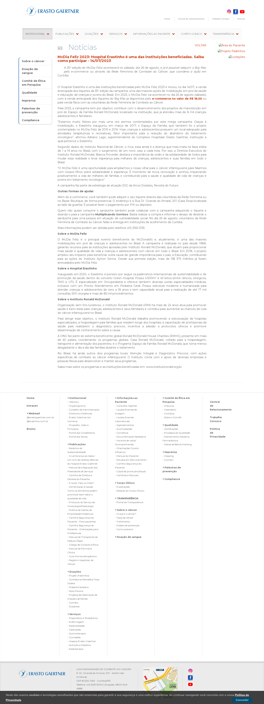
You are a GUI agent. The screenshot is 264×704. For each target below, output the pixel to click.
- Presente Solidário (78, 587)
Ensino (31, 428)
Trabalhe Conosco (220, 19)
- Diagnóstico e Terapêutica (82, 618)
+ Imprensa (170, 452)
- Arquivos (168, 405)
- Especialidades (76, 625)
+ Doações (74, 571)
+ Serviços (74, 614)
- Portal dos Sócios (77, 436)
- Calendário (169, 409)
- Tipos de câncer (124, 517)
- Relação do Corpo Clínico (129, 490)
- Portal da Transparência (129, 502)
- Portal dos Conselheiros (81, 432)
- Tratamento (122, 521)
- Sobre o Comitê (172, 417)
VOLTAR (200, 45)
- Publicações (122, 486)
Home (167, 19)
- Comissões (74, 637)
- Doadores (73, 606)
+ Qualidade (170, 425)
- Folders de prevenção (127, 525)
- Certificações (170, 428)
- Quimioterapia (76, 633)
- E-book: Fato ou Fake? (80, 482)
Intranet (241, 19)
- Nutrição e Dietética (79, 645)
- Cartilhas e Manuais (126, 475)
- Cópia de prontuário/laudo (130, 471)
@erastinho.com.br (37, 421)
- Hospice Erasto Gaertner (81, 641)
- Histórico (73, 401)
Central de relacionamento (191, 19)
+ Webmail (33, 413)
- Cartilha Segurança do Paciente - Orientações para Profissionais (82, 529)
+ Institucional (76, 398)
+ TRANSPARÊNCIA (126, 498)
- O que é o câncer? (125, 513)
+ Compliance (171, 479)
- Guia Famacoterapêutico (82, 556)
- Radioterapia (75, 648)
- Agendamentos (124, 425)
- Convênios (121, 432)
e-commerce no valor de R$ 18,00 (177, 98)
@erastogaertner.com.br (40, 417)
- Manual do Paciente (127, 455)
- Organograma (76, 405)
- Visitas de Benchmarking (177, 444)
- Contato (72, 602)
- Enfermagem (75, 621)
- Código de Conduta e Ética (82, 544)
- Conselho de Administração (83, 409)
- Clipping (168, 455)
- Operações (74, 629)
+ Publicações (76, 444)
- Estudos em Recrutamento (130, 459)
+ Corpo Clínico (125, 482)
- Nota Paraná (75, 591)
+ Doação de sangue (128, 537)
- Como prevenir (124, 529)
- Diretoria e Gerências (79, 413)
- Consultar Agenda (126, 405)
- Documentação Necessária (130, 436)
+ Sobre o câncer (126, 510)
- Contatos (168, 413)
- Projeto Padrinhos (78, 575)
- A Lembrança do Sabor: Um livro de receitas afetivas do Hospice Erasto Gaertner (82, 459)
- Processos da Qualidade (176, 432)
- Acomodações (123, 428)
